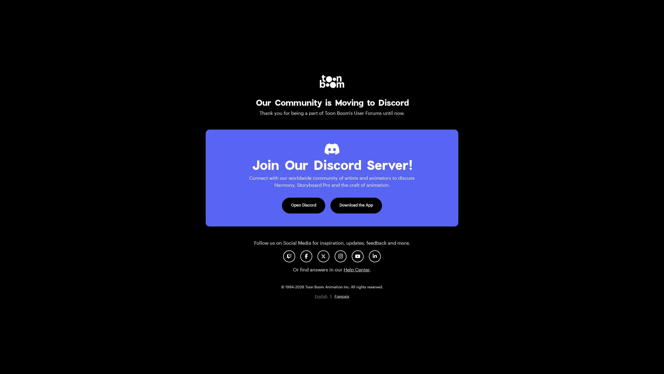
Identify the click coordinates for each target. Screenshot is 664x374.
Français (342, 296)
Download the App (356, 205)
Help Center (357, 269)
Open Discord (303, 205)
